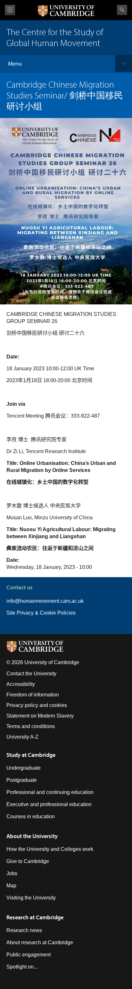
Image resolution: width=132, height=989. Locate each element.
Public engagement (28, 954)
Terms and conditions (30, 726)
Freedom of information (32, 694)
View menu (10, 10)
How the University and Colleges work (49, 849)
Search (122, 10)
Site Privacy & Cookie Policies (41, 613)
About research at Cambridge (39, 942)
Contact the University (31, 673)
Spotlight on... (21, 966)
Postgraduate (21, 780)
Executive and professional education (49, 804)
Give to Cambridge (27, 861)
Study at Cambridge (30, 754)
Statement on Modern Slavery (40, 715)
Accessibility (20, 684)
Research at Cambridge (34, 917)
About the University (32, 836)
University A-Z (22, 737)
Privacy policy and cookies (36, 705)
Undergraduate (23, 768)
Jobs (11, 873)
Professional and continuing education (50, 792)
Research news (24, 930)
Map (11, 885)
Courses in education (30, 816)
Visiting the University (31, 897)
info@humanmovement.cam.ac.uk (45, 601)
